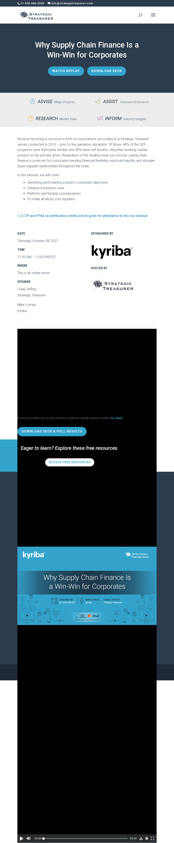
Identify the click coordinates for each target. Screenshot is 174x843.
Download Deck (106, 71)
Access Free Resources (70, 462)
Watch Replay (66, 71)
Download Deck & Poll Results (52, 431)
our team (116, 418)
